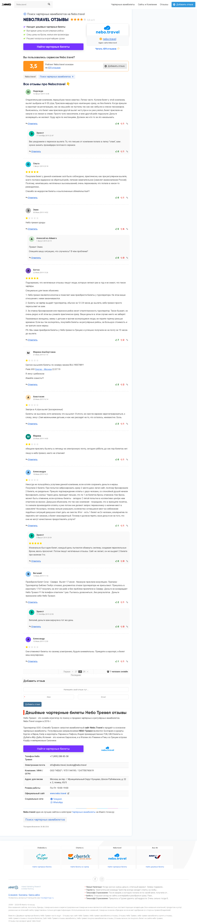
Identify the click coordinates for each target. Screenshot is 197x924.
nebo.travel (109, 39)
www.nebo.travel (58, 793)
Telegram (57, 799)
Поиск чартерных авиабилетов (45, 819)
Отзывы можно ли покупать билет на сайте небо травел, (138, 918)
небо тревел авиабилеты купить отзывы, (154, 915)
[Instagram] (101, 879)
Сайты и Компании (147, 4)
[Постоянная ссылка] (127, 123)
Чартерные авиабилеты (123, 4)
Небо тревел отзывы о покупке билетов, (25, 918)
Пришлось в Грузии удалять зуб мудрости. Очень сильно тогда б (138, 898)
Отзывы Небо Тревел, (128, 915)
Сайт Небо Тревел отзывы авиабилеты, (59, 918)
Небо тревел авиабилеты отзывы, (104, 915)
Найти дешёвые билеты (155, 867)
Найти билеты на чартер (79, 867)
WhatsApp (58, 802)
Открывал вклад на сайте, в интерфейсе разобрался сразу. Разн (123, 896)
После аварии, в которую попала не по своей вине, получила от (138, 893)
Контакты (23, 895)
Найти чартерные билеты (53, 46)
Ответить (33, 123)
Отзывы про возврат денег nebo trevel (24, 921)
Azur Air (155, 848)
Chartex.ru (79, 848)
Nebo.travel (30, 76)
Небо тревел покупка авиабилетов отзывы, (95, 918)
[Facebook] (95, 879)
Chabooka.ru (42, 848)
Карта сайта (34, 895)
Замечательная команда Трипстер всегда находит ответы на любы (126, 890)
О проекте (13, 895)
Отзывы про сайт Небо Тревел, (76, 915)
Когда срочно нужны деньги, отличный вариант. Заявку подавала (132, 887)
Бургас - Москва (43, 369)
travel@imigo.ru (47, 898)
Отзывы (164, 4)
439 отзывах (54, 67)
